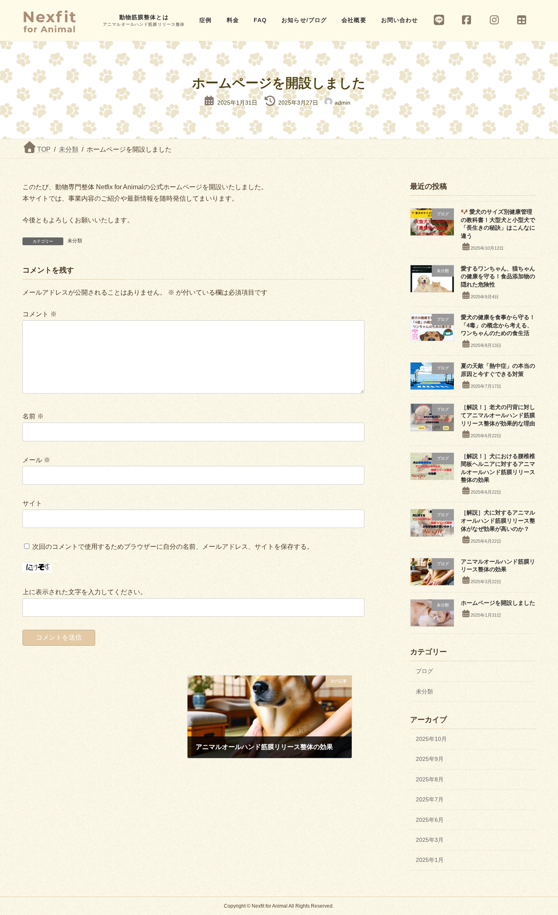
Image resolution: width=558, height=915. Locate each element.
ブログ (424, 671)
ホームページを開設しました (497, 602)
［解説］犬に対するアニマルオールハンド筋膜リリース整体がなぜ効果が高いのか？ (497, 520)
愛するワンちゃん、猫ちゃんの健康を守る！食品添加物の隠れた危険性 (497, 276)
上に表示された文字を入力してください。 (84, 591)
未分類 (74, 241)
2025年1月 (430, 860)
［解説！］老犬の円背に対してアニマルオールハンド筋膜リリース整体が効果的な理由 (497, 415)
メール (36, 459)
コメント (39, 314)
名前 (33, 416)
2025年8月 (430, 779)
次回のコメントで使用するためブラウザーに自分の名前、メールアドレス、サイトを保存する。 (172, 547)
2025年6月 (430, 819)
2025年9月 (430, 759)
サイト (32, 503)
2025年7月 (430, 799)
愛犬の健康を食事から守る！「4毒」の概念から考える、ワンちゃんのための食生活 (497, 325)
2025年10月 (431, 739)
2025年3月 (430, 840)
